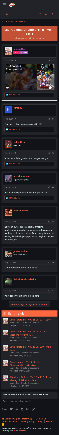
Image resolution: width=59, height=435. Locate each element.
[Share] (49, 60)
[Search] (7, 14)
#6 (53, 262)
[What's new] (52, 14)
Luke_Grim (19, 142)
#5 (53, 221)
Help (40, 421)
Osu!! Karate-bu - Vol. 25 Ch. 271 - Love (30, 319)
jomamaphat (20, 251)
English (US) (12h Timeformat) (18, 418)
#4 (53, 187)
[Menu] (4, 5)
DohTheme (23, 431)
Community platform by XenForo (27, 428)
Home (49, 421)
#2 (53, 119)
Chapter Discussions (30, 322)
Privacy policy (27, 421)
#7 (53, 290)
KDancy (17, 107)
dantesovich (20, 210)
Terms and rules (9, 421)
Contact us (41, 418)
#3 (53, 153)
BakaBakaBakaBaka (24, 279)
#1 (53, 60)
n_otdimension (21, 176)
